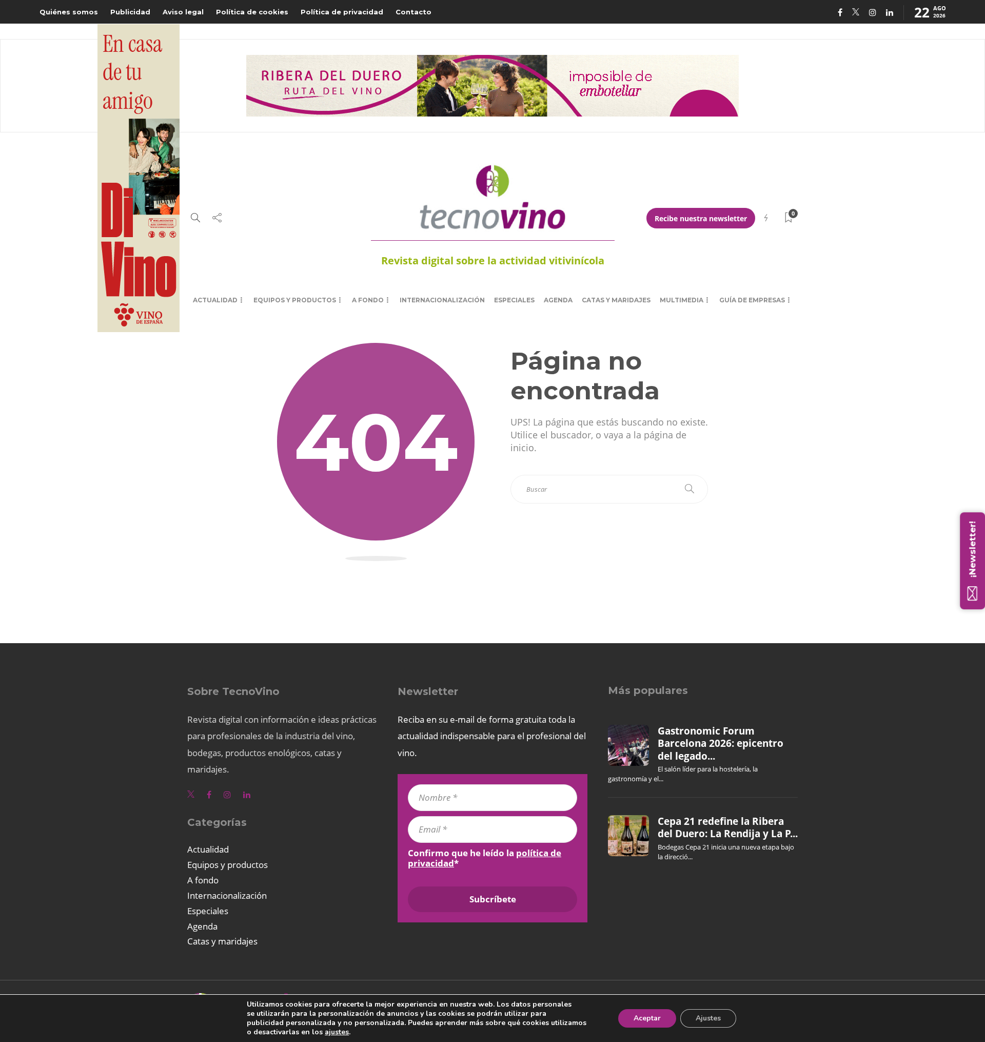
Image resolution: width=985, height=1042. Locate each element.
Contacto (413, 12)
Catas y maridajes (616, 300)
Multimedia (681, 300)
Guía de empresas (752, 300)
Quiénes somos (69, 12)
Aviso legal (183, 12)
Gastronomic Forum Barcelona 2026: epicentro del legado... (720, 743)
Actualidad (215, 300)
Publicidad (130, 12)
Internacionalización (442, 300)
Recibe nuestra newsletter (701, 218)
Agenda (558, 300)
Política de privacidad (342, 12)
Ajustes (708, 1018)
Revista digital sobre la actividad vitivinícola (492, 260)
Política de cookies (252, 12)
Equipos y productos (294, 300)
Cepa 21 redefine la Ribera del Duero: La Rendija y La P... (728, 827)
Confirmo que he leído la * (484, 858)
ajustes (337, 1032)
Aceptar (647, 1018)
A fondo (368, 300)
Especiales (514, 300)
